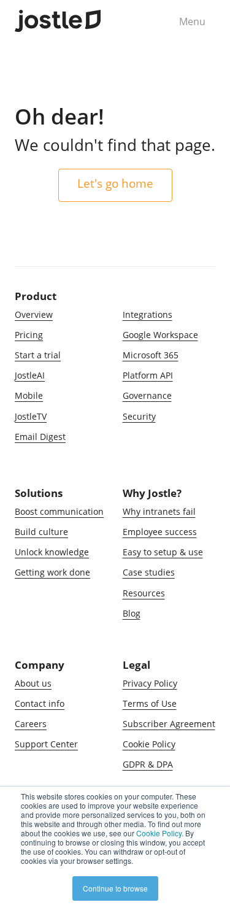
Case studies (149, 572)
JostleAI (30, 375)
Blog (131, 613)
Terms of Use (150, 703)
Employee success (160, 531)
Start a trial (38, 355)
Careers (31, 724)
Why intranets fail (159, 511)
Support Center (46, 744)
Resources (144, 593)
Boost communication (59, 511)
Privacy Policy (150, 683)
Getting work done (52, 572)
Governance (147, 395)
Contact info (39, 703)
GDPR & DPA (148, 764)
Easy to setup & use (163, 552)
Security (139, 416)
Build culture (41, 531)
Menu (192, 21)
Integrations (147, 314)
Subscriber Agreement (169, 724)
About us (33, 683)
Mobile (29, 395)
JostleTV (31, 416)
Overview (34, 314)
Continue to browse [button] (115, 888)
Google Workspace (160, 335)
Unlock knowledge (52, 552)
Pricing (29, 335)
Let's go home (115, 183)
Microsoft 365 (150, 355)
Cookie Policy (149, 744)
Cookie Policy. (159, 833)
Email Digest (40, 436)
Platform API (148, 375)
